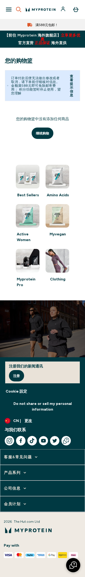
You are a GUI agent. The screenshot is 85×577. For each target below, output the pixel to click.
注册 (16, 376)
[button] (73, 565)
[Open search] (18, 9)
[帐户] (63, 9)
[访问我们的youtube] (43, 440)
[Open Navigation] (9, 9)
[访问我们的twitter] (55, 440)
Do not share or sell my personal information (42, 406)
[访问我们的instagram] (9, 440)
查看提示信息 (71, 85)
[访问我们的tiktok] (32, 440)
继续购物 (42, 133)
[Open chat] (66, 440)
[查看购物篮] (76, 9)
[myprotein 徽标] (40, 9)
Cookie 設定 (16, 391)
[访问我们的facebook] (21, 440)
